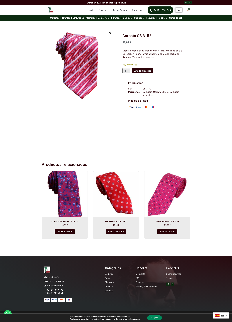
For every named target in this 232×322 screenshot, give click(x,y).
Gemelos (90, 18)
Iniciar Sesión (120, 10)
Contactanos (137, 10)
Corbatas (54, 18)
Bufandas (116, 18)
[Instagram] (172, 284)
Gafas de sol (175, 18)
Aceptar (154, 317)
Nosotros (103, 10)
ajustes (136, 319)
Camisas (127, 18)
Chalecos (139, 18)
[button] (179, 10)
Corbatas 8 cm (160, 92)
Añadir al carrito (142, 70)
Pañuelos (150, 18)
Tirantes (66, 18)
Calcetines (103, 18)
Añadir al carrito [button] (65, 231)
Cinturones (78, 18)
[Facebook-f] (168, 284)
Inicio (91, 10)
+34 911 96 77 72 (162, 10)
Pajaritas (162, 18)
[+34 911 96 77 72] (151, 10)
